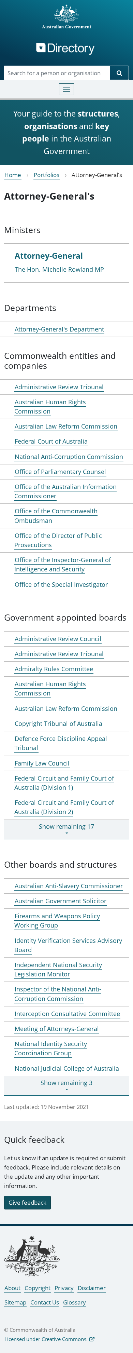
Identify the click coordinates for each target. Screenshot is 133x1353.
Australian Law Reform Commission (66, 426)
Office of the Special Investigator (61, 584)
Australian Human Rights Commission (50, 406)
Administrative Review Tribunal (59, 387)
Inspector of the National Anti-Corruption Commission (57, 993)
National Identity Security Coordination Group (50, 1048)
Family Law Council (42, 763)
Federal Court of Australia (51, 441)
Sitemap (15, 1302)
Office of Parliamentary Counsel (60, 472)
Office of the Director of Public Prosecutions (58, 540)
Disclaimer (92, 1288)
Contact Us (44, 1302)
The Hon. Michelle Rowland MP (59, 269)
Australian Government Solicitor (60, 901)
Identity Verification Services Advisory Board (68, 945)
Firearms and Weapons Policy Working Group (57, 920)
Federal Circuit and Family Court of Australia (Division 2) (64, 807)
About (12, 1288)
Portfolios (46, 175)
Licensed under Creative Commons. (46, 1339)
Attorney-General (49, 255)
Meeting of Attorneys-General (57, 1029)
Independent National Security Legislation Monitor (58, 969)
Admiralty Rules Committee (54, 669)
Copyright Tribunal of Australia (58, 723)
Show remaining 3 (66, 1083)
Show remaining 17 (66, 826)
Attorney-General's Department (59, 329)
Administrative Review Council (58, 639)
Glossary (74, 1302)
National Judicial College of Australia (67, 1068)
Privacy (64, 1288)
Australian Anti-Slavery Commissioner (69, 886)
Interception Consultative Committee (67, 1014)
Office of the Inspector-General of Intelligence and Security (62, 564)
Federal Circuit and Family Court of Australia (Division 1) (64, 782)
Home (12, 175)
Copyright (37, 1288)
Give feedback (27, 1202)
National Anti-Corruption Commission (69, 456)
